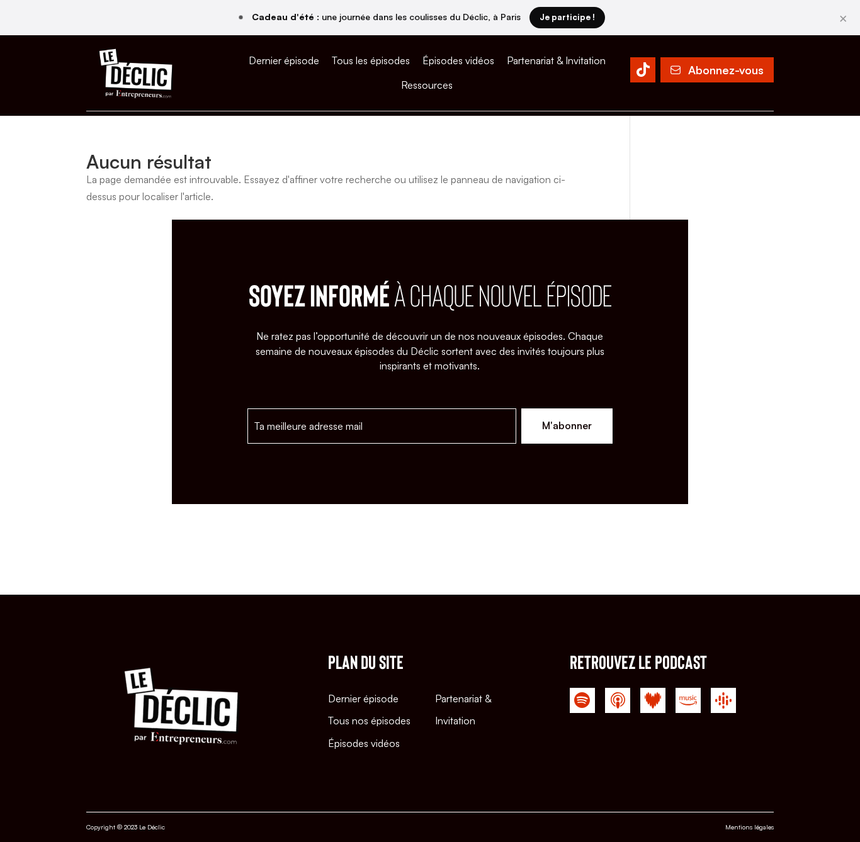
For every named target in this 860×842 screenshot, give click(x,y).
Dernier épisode (284, 60)
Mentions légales (749, 827)
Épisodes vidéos (458, 60)
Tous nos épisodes (369, 720)
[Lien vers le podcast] (582, 703)
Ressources (427, 85)
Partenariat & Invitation (556, 60)
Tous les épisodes (371, 60)
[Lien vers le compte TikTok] (642, 72)
